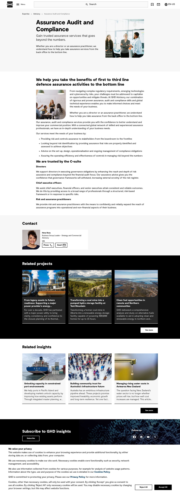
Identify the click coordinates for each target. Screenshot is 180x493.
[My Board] (152, 4)
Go (145, 4)
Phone (46, 245)
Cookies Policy (102, 472)
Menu (23, 4)
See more (149, 330)
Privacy (77, 477)
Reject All (144, 487)
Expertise (25, 14)
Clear (139, 4)
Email (59, 245)
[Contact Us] (158, 4)
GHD (10, 4)
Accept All (163, 487)
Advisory (36, 14)
